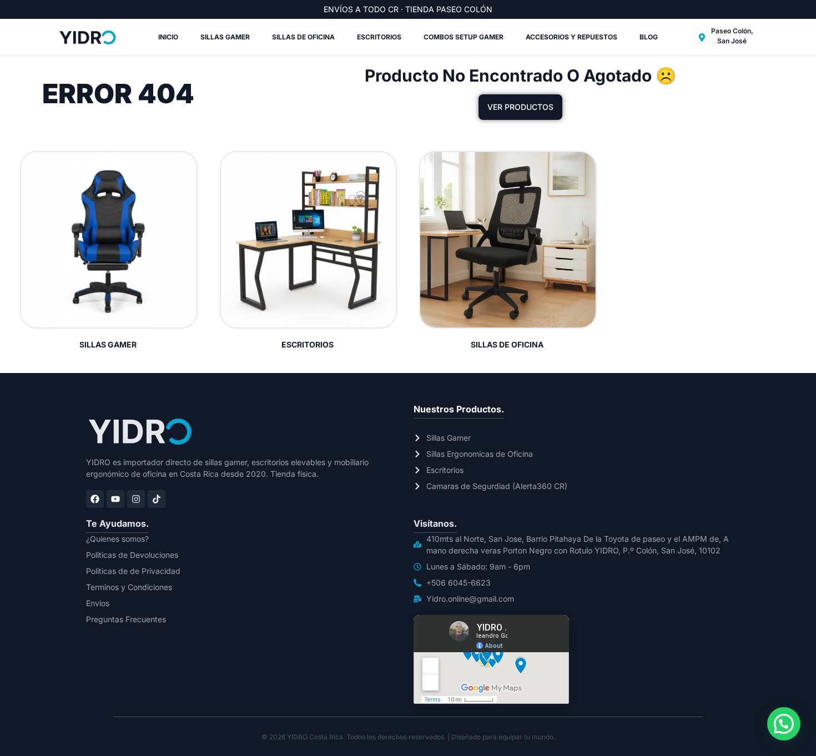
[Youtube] (115, 499)
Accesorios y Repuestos (571, 37)
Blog (648, 37)
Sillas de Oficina (303, 37)
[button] (783, 723)
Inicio (168, 37)
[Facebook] (95, 499)
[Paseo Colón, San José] (702, 37)
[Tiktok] (156, 499)
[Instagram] (136, 499)
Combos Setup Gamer (463, 37)
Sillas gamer (225, 37)
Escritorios (379, 37)
